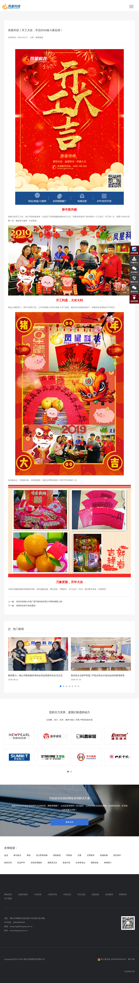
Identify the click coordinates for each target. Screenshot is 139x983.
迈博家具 (90, 855)
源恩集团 (57, 855)
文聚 (79, 855)
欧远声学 (21, 863)
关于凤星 (8, 898)
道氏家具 (117, 855)
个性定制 (37, 894)
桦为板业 (17, 855)
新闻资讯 (123, 894)
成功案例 (109, 894)
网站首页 (8, 894)
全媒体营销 (23, 894)
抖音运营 (67, 894)
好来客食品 (80, 863)
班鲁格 (69, 855)
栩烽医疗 (108, 863)
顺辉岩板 (94, 863)
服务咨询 (69, 822)
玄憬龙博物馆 (36, 863)
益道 (6, 855)
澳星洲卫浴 (52, 863)
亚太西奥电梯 (42, 855)
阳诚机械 (104, 855)
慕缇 (29, 855)
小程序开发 (52, 894)
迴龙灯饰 (66, 863)
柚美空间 (8, 863)
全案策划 (95, 894)
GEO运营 (81, 894)
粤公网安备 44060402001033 (113, 959)
